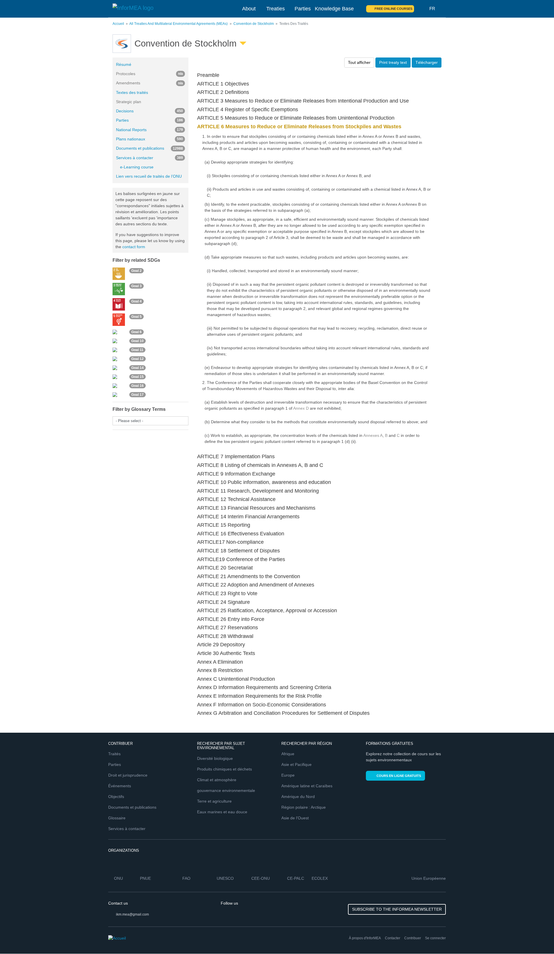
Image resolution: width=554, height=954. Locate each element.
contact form (133, 246)
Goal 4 (136, 301)
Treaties (275, 9)
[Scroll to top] (537, 937)
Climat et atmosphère (216, 779)
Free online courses (393, 8)
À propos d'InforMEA (365, 938)
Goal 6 (136, 332)
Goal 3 (136, 286)
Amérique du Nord (298, 796)
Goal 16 (137, 386)
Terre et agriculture (214, 801)
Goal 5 (136, 317)
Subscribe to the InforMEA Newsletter (397, 909)
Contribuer (412, 938)
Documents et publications (149, 148)
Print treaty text (393, 62)
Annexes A (373, 435)
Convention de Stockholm (253, 24)
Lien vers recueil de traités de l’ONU (149, 176)
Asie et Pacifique (296, 764)
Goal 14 (137, 368)
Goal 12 (137, 359)
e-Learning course (137, 167)
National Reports (149, 129)
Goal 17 (137, 395)
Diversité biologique (215, 758)
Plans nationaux (149, 139)
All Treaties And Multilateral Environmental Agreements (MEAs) (178, 24)
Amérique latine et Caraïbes (306, 786)
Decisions (149, 111)
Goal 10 (137, 341)
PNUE (145, 878)
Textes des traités (132, 92)
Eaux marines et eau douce (222, 812)
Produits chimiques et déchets (224, 769)
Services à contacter (149, 157)
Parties (303, 9)
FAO (186, 878)
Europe (288, 775)
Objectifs (116, 796)
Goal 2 (136, 271)
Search (422, 8)
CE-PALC (295, 878)
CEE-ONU (260, 878)
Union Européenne (428, 878)
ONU (118, 878)
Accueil (118, 24)
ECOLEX (320, 878)
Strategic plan (128, 101)
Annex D (301, 408)
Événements (119, 786)
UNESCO (225, 878)
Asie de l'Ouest (295, 818)
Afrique (287, 753)
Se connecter (435, 938)
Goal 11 (137, 350)
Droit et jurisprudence (127, 775)
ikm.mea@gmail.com (132, 914)
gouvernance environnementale (226, 790)
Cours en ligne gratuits (399, 775)
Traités (114, 753)
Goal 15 (137, 377)
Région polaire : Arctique (303, 807)
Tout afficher (359, 62)
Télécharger (426, 62)
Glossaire (117, 818)
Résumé (123, 64)
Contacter (392, 938)
